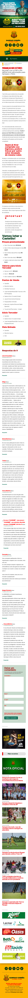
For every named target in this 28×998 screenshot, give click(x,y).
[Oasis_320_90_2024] (13, 935)
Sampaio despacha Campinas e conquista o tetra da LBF (12, 803)
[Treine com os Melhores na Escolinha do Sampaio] (14, 27)
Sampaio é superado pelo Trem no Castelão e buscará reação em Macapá (13, 903)
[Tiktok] (21, 45)
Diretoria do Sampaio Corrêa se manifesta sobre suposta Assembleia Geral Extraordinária (12, 779)
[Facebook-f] (10, 45)
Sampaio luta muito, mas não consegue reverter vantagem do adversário (12, 828)
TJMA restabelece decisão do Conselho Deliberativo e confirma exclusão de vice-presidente (12, 877)
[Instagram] (6, 45)
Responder (4, 375)
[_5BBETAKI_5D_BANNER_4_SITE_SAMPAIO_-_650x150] (14, 346)
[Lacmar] (13, 927)
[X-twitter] (14, 45)
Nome (6, 693)
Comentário (7, 675)
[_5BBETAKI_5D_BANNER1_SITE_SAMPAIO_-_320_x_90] (13, 960)
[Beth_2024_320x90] (13, 943)
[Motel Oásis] (13, 748)
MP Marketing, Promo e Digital (17, 992)
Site (5, 705)
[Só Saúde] (13, 952)
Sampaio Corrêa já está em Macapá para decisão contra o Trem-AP (13, 853)
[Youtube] (17, 45)
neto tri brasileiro (7, 356)
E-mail (6, 699)
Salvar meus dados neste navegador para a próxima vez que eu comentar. (13, 714)
